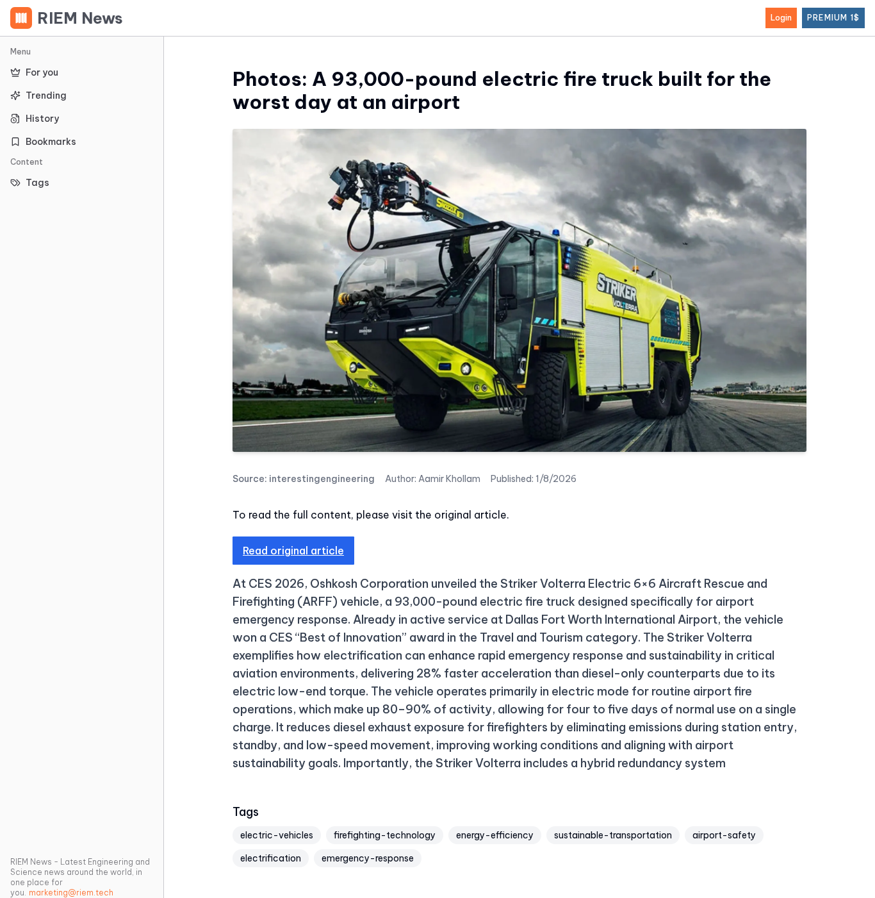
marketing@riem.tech (71, 892)
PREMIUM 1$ (833, 17)
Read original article (293, 550)
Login (781, 17)
